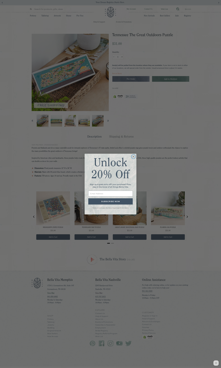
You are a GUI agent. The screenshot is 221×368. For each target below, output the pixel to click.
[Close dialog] (133, 157)
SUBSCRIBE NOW (110, 201)
